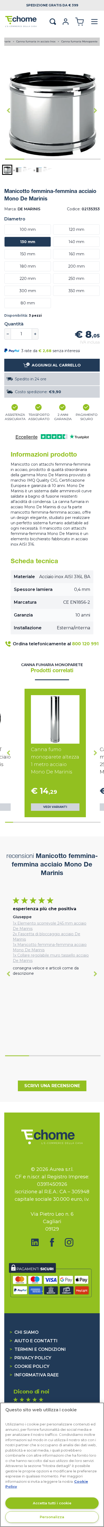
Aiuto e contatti (34, 1340)
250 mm (76, 278)
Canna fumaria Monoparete (79, 41)
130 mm (27, 241)
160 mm (76, 254)
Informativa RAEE (34, 1374)
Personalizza (52, 1517)
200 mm (76, 266)
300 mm (27, 290)
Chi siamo (24, 1332)
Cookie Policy (29, 1366)
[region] (52, 1465)
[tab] (14, 159)
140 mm (76, 241)
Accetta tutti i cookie (52, 1503)
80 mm (28, 303)
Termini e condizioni (38, 1349)
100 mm (28, 229)
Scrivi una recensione (52, 1085)
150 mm (27, 254)
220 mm (28, 278)
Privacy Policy (30, 1357)
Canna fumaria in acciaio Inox (36, 41)
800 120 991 (85, 643)
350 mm (76, 290)
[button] (7, 170)
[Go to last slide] (8, 110)
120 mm (76, 229)
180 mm (28, 266)
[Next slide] (95, 110)
